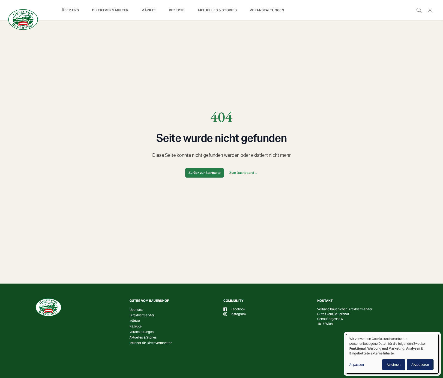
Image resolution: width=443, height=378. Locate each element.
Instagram (238, 314)
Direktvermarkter (110, 10)
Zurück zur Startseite (205, 173)
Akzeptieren (420, 365)
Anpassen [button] (356, 365)
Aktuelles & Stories (217, 10)
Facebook (238, 309)
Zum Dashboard (243, 173)
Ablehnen (394, 365)
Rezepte (177, 10)
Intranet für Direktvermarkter (150, 343)
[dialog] (392, 353)
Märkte (148, 10)
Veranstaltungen (267, 10)
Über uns (70, 10)
